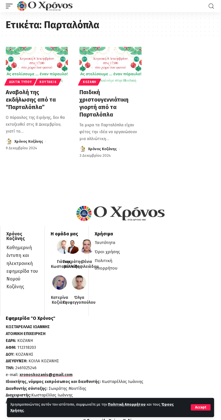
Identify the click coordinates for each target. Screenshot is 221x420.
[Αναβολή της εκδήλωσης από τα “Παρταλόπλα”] (37, 65)
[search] (211, 6)
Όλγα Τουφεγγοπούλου (79, 300)
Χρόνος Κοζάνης (28, 141)
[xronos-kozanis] (45, 6)
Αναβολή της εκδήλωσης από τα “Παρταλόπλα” (31, 100)
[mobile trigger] (11, 6)
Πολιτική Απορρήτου (127, 404)
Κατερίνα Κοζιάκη (59, 300)
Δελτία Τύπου (20, 82)
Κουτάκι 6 (47, 82)
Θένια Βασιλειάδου (87, 264)
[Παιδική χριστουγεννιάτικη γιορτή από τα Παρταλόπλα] (110, 65)
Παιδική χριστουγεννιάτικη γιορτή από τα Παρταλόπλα (103, 103)
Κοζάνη (89, 82)
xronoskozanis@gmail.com (46, 374)
